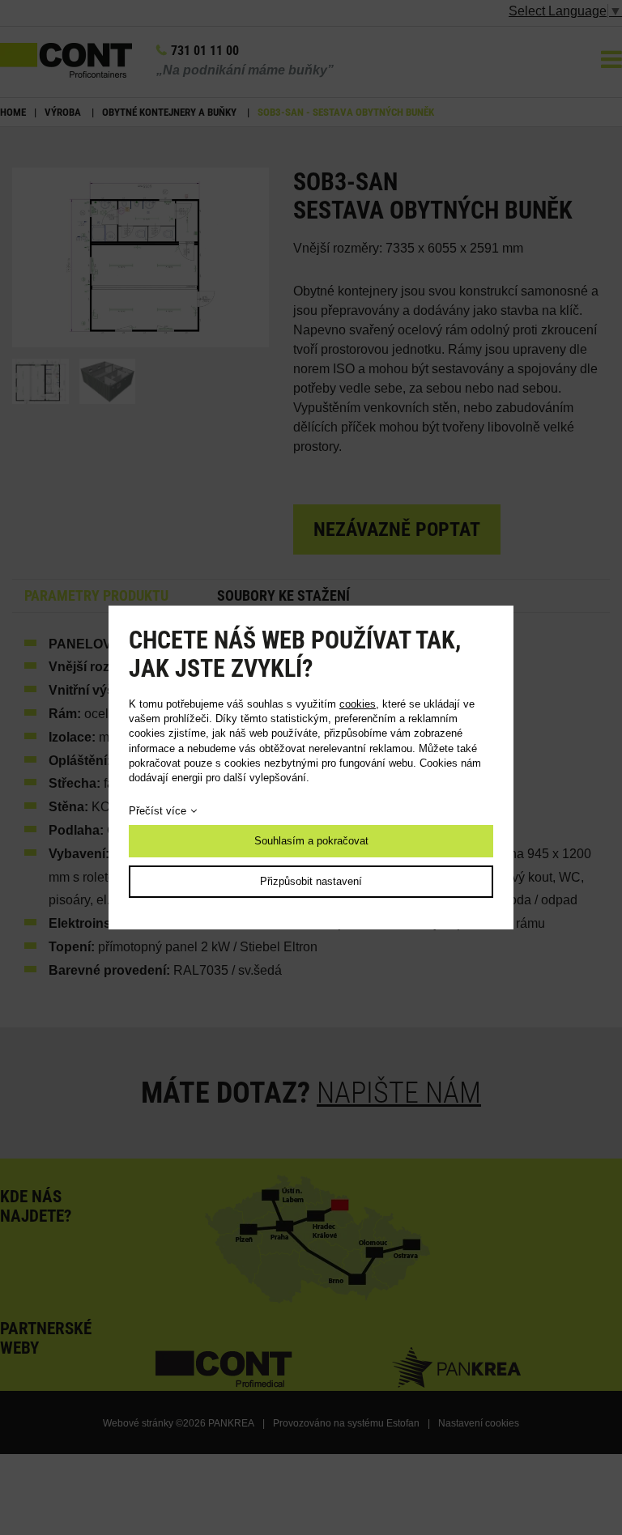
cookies (357, 704)
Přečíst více (157, 811)
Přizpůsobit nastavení (311, 881)
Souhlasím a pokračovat (311, 841)
